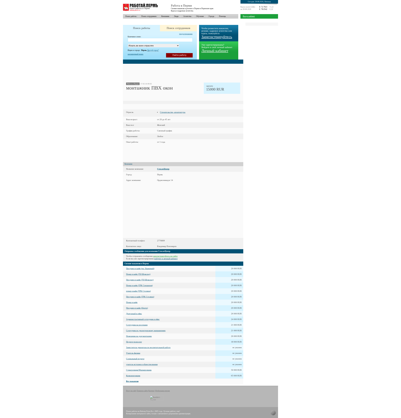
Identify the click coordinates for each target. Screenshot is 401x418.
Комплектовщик (133, 375)
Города (211, 16)
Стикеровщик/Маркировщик (138, 370)
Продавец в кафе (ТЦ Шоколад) (140, 280)
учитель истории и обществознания (142, 364)
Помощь (222, 16)
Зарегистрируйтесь (216, 37)
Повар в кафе (132, 302)
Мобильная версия (162, 391)
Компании (165, 16)
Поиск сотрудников (148, 16)
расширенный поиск (135, 54)
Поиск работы (130, 16)
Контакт (151, 391)
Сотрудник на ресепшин (137, 325)
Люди (176, 16)
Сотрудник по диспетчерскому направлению (146, 330)
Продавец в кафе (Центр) (137, 308)
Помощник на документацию (139, 336)
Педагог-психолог (134, 342)
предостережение (186, 34)
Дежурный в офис (134, 313)
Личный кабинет (214, 51)
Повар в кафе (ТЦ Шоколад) (138, 274)
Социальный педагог (135, 359)
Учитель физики (133, 353)
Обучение (200, 16)
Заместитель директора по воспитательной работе (148, 347)
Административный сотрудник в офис (143, 319)
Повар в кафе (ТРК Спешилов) (139, 285)
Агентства (187, 16)
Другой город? (153, 50)
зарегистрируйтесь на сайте (165, 256)
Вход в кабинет (249, 16)
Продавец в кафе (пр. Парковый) (140, 268)
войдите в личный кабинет (166, 258)
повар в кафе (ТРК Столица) (138, 291)
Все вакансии (132, 381)
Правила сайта (142, 391)
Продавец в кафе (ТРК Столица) (140, 297)
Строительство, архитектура (172, 112)
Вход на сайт (131, 391)
